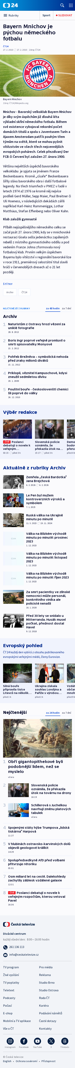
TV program (11, 967)
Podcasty (9, 998)
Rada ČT (44, 998)
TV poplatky (11, 982)
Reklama (45, 975)
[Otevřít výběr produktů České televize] (71, 5)
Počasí (7, 1005)
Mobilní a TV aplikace (17, 1021)
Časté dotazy (47, 1021)
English (7, 1061)
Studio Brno (47, 982)
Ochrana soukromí (26, 1061)
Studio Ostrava (48, 990)
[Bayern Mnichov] (37, 76)
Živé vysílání (11, 975)
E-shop (7, 1013)
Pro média (45, 967)
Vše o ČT (8, 1028)
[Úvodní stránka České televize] (19, 924)
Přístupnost (48, 1061)
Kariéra (44, 1005)
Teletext (8, 990)
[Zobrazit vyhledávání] (62, 5)
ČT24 (5, 46)
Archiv (9, 292)
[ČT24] (10, 5)
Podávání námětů (50, 1013)
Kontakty (45, 1028)
